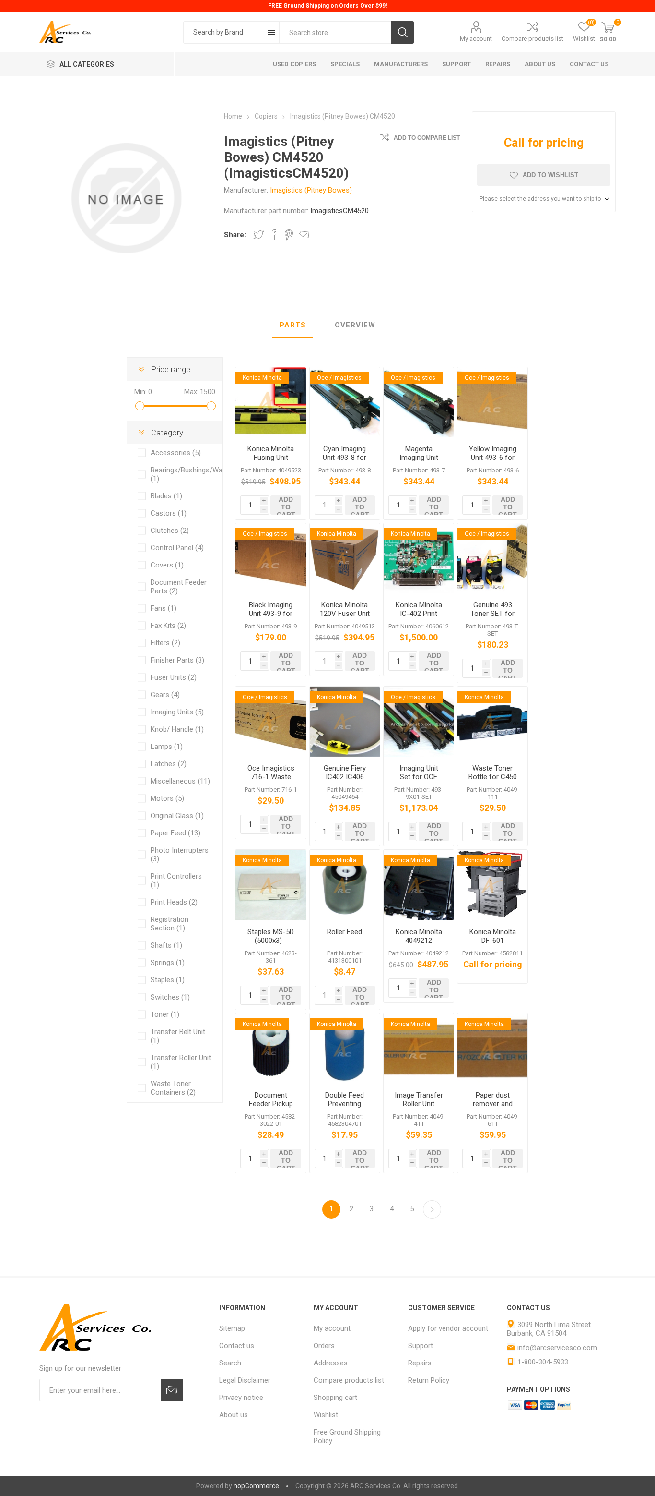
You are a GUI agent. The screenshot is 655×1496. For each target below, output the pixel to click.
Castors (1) (169, 513)
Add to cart (286, 505)
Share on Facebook (274, 234)
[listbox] (231, 32)
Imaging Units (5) (177, 712)
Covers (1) (167, 565)
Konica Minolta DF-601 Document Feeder (492, 945)
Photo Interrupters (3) (180, 854)
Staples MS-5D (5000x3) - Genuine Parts (270, 940)
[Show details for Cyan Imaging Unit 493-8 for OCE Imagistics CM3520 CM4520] (345, 402)
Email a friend (304, 234)
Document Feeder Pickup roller (271, 1104)
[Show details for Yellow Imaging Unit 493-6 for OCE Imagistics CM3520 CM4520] (492, 402)
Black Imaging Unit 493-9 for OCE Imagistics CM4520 (271, 618)
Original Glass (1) (177, 815)
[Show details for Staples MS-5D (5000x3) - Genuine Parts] (270, 885)
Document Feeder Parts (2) (179, 586)
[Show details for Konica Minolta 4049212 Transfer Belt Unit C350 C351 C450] (419, 885)
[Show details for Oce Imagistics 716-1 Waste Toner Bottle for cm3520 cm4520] (270, 722)
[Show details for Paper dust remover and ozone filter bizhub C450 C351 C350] (492, 1048)
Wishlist (326, 1415)
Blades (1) (166, 496)
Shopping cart (335, 1397)
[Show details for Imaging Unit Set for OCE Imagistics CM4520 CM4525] (419, 722)
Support (420, 1345)
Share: (235, 234)
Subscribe (172, 1390)
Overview (355, 325)
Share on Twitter (258, 234)
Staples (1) (168, 980)
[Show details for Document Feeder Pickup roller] (270, 1048)
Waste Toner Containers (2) (173, 1088)
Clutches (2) (170, 530)
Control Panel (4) (177, 547)
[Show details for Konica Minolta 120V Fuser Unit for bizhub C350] (345, 558)
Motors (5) (167, 798)
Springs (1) (168, 962)
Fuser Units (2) (174, 677)
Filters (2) (165, 643)
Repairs (420, 1363)
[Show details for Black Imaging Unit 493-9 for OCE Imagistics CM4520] (270, 558)
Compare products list (532, 38)
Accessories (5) (176, 452)
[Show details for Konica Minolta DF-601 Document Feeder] (492, 885)
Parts (293, 325)
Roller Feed (344, 932)
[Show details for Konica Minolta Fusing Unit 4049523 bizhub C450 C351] (270, 402)
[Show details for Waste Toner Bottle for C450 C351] (492, 722)
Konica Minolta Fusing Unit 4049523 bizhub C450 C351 (270, 462)
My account (476, 38)
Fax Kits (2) (168, 625)
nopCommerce (256, 1486)
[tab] (292, 326)
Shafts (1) (166, 945)
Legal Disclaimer (244, 1380)
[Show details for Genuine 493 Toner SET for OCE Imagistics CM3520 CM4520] (492, 558)
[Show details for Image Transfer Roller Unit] (419, 1048)
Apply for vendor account (448, 1328)
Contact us (236, 1345)
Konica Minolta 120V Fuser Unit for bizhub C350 (344, 614)
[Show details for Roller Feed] (345, 885)
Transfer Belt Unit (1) (178, 1036)
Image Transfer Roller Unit (419, 1099)
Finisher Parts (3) (177, 660)
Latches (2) (169, 764)
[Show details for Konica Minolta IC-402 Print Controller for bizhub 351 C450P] (419, 558)
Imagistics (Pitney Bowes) (311, 190)
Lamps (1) (167, 746)
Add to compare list (427, 137)
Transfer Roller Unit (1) (181, 1062)
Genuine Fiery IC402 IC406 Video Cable (345, 777)
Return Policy (428, 1380)
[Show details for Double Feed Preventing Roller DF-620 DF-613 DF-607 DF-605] (345, 1048)
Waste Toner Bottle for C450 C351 (492, 777)
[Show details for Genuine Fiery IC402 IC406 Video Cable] (345, 722)
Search (402, 32)
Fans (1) (163, 608)
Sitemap (232, 1328)
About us (233, 1415)
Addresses (331, 1363)
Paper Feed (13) (175, 833)
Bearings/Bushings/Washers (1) (181, 474)
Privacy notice (241, 1397)
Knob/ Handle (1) (177, 729)
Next (432, 1209)
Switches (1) (170, 997)
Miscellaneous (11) (180, 781)
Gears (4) (165, 694)
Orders (324, 1345)
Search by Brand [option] (218, 32)
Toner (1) (165, 1014)
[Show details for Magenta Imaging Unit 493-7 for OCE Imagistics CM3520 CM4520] (419, 402)
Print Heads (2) (174, 902)
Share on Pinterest (289, 234)
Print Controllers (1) (176, 880)
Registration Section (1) (169, 923)
